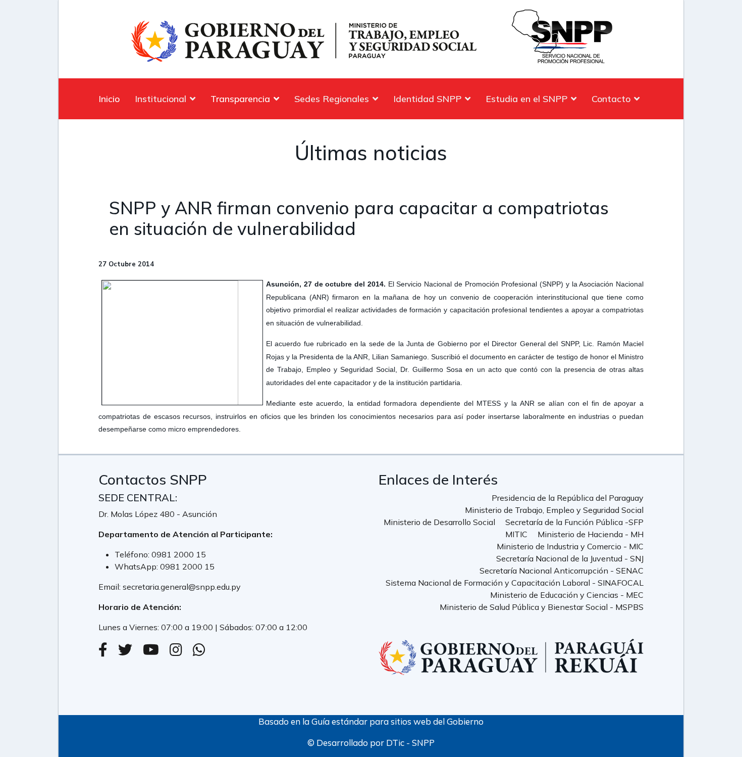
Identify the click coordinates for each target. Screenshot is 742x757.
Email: (110, 587)
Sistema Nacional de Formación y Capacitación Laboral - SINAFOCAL (515, 583)
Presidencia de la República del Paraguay (568, 498)
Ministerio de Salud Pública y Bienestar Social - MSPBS (542, 607)
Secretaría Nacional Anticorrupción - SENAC (562, 570)
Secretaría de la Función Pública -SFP (574, 522)
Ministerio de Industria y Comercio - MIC (570, 546)
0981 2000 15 (178, 554)
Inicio (109, 99)
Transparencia (240, 99)
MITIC (516, 534)
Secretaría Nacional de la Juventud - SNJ (570, 558)
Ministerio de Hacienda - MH (591, 534)
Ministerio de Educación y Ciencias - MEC (567, 595)
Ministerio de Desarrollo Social (439, 522)
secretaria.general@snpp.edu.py (182, 587)
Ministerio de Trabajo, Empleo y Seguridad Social (554, 510)
